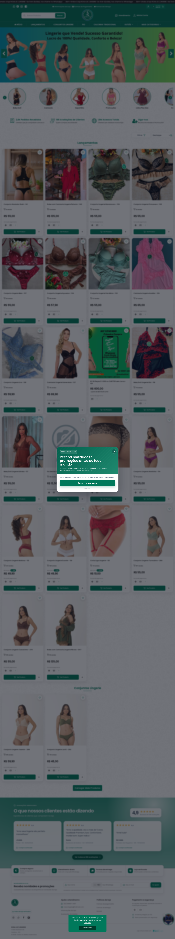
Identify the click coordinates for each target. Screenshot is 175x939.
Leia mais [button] (87, 923)
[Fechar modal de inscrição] (114, 451)
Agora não (87, 488)
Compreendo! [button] (87, 928)
